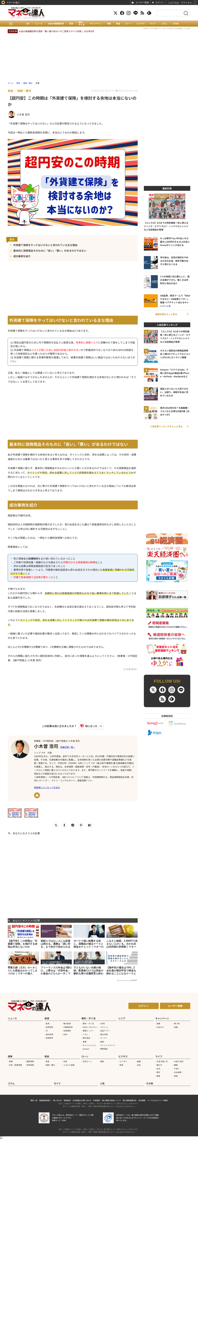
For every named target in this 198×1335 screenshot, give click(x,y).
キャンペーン (96, 23)
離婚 (176, 1065)
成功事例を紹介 (22, 256)
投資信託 (49, 1027)
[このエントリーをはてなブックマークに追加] (89, 825)
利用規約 (96, 1100)
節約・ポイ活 (81, 23)
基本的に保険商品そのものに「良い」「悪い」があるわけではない (49, 250)
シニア (121, 1018)
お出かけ (160, 1027)
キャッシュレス (89, 1045)
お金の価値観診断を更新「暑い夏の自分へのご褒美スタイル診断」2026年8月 (56, 31)
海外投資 (49, 1034)
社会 (139, 1065)
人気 (27, 23)
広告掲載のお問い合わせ (82, 1100)
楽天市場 (104, 1034)
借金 (102, 1061)
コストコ (104, 1027)
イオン (85, 1034)
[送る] (72, 825)
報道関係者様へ (45, 1100)
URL (37, 795)
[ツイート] (56, 825)
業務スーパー (88, 1030)
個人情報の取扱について (111, 1100)
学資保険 (30, 1065)
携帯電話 (104, 1049)
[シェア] (64, 825)
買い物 (177, 1023)
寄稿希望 (67, 1100)
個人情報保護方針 (129, 1100)
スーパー (104, 1038)
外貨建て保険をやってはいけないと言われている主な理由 (45, 245)
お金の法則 (178, 1061)
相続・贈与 (50, 1065)
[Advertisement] (73, 874)
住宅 (158, 1068)
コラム (164, 23)
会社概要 (141, 1100)
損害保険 (30, 1061)
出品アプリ (105, 1030)
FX (47, 1030)
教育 (158, 1076)
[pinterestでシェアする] (81, 825)
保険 (109, 23)
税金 (118, 23)
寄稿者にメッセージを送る (47, 787)
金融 (176, 1027)
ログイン (143, 1006)
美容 (102, 1041)
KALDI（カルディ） (91, 1027)
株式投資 (67, 1023)
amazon (86, 1049)
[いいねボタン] (89, 726)
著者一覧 (33, 1100)
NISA (65, 1034)
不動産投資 (68, 1027)
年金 (65, 1061)
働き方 (159, 1065)
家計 (158, 1072)
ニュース (39, 23)
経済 (121, 1065)
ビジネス (141, 23)
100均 (102, 1023)
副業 (139, 1061)
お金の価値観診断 (56, 23)
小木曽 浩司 (46, 746)
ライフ (153, 23)
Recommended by (123, 980)
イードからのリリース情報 (157, 1100)
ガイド (57, 1083)
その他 (175, 23)
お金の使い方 (162, 1061)
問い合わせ (57, 1100)
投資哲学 (49, 1038)
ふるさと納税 (69, 1065)
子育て (177, 1068)
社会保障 (177, 1072)
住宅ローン (87, 1061)
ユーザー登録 (175, 1006)
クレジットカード (107, 1045)
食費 (84, 1041)
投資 (71, 23)
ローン (128, 23)
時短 (176, 1076)
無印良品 (86, 1038)
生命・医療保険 (15, 1065)
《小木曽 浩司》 (130, 669)
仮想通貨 (67, 1030)
